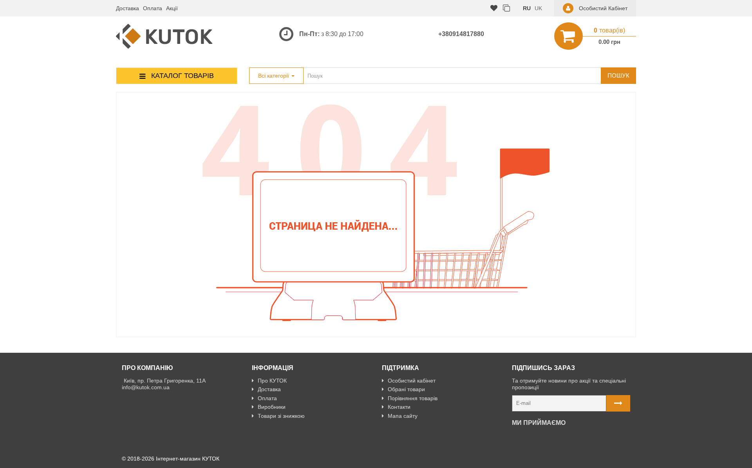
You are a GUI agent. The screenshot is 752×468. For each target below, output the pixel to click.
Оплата (152, 8)
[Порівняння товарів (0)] (506, 8)
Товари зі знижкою (281, 416)
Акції (172, 8)
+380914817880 (461, 34)
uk (538, 8)
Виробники (272, 407)
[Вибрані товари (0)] (493, 8)
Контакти (399, 407)
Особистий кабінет (412, 380)
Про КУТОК (272, 380)
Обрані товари (406, 389)
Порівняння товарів (412, 398)
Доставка (127, 8)
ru (527, 8)
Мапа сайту (403, 416)
